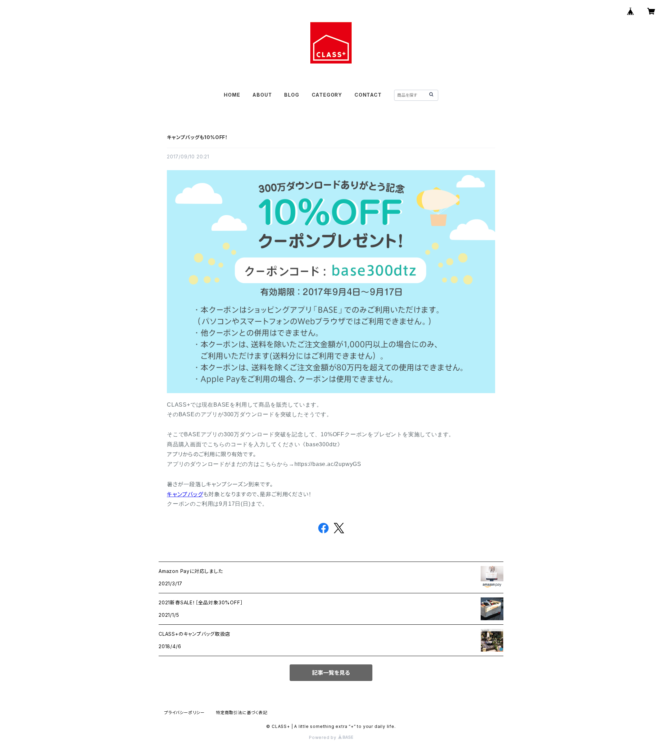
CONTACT (368, 95)
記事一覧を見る (331, 672)
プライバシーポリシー (184, 712)
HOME (232, 95)
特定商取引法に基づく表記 (242, 712)
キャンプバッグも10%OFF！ (197, 137)
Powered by (323, 737)
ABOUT (262, 95)
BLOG (291, 95)
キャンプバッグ (185, 494)
